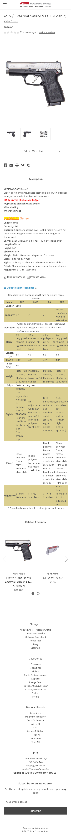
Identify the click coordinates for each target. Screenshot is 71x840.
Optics (35, 693)
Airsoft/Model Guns (35, 689)
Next (66, 559)
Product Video (38, 276)
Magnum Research (35, 716)
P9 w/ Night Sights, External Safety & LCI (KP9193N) (19, 581)
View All (36, 742)
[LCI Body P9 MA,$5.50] (52, 550)
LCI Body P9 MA (53, 578)
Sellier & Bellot (35, 731)
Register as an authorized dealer (22, 203)
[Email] (11, 165)
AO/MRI (35, 723)
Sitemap (35, 647)
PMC (35, 727)
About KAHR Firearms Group (35, 629)
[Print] (17, 165)
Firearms (36, 664)
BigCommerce (41, 828)
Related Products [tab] (35, 522)
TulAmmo (35, 738)
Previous (4, 559)
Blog (35, 644)
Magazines (35, 667)
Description (35, 178)
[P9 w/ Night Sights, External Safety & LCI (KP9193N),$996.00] (18, 550)
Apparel (35, 678)
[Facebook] (5, 165)
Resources (36, 640)
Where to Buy (11, 207)
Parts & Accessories (35, 675)
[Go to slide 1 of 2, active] (33, 593)
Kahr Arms (35, 713)
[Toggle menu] (4, 4)
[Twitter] (23, 165)
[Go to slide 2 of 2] (38, 593)
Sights (35, 671)
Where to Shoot (12, 210)
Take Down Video (15, 276)
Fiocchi (36, 734)
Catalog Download (35, 637)
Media (35, 696)
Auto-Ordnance (35, 720)
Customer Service (35, 633)
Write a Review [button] (47, 32)
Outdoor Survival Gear (35, 685)
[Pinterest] (29, 165)
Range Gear (35, 682)
